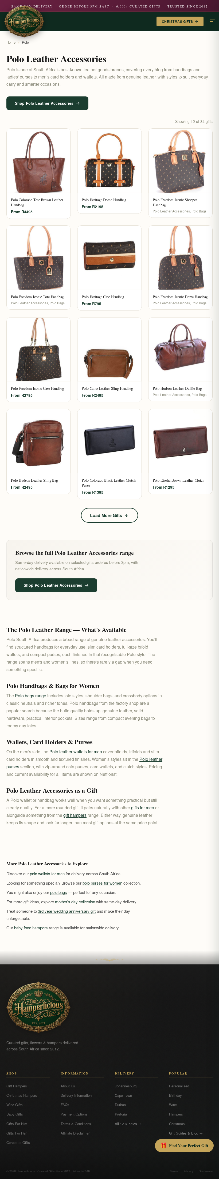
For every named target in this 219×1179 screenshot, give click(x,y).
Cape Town (123, 1095)
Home (10, 42)
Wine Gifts (14, 1104)
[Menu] (212, 21)
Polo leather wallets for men (75, 751)
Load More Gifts (106, 515)
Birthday (175, 1095)
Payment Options (74, 1114)
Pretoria (121, 1114)
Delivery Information (76, 1095)
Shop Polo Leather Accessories (44, 103)
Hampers (176, 1114)
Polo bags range (30, 696)
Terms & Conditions (76, 1123)
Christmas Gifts (177, 21)
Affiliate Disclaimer (75, 1133)
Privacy (188, 1171)
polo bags (58, 892)
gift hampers (75, 815)
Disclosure (206, 1171)
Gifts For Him (16, 1123)
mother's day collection (75, 901)
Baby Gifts (14, 1114)
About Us (68, 1085)
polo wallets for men (47, 873)
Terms (174, 1171)
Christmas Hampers (21, 1095)
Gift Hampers (16, 1085)
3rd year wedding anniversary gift (67, 911)
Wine (173, 1104)
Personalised (179, 1085)
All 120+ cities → (128, 1123)
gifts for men (142, 807)
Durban (120, 1104)
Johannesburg (125, 1085)
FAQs (65, 1104)
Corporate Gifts (18, 1142)
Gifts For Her (16, 1133)
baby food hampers (31, 927)
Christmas (177, 1123)
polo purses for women (102, 883)
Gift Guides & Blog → (186, 1133)
